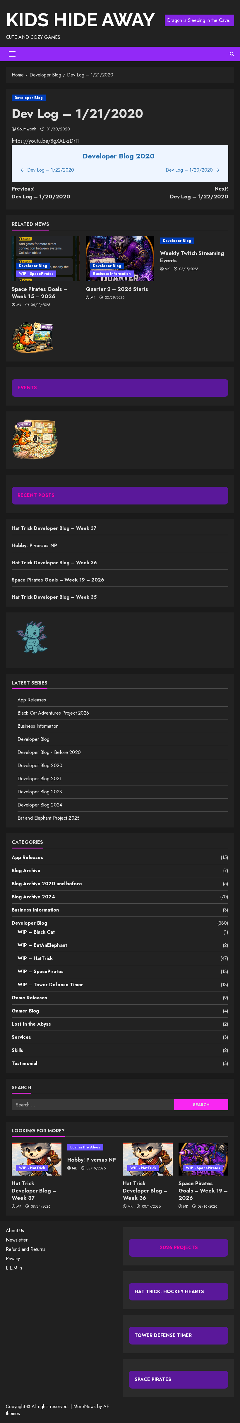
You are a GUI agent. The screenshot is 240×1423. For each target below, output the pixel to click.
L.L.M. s (14, 1268)
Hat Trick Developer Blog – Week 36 (54, 562)
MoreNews (84, 1406)
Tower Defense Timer (163, 1335)
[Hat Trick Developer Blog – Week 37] (36, 1159)
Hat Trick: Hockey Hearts (169, 1291)
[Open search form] (232, 54)
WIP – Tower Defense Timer (50, 984)
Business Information (112, 273)
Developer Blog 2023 (40, 791)
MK (18, 305)
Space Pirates (153, 1379)
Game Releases (29, 997)
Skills (17, 1050)
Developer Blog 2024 (40, 805)
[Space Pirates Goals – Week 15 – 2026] (46, 259)
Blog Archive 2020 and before (47, 883)
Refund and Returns (25, 1249)
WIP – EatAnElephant (42, 945)
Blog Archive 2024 (33, 896)
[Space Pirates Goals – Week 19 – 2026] (203, 1159)
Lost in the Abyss (31, 1024)
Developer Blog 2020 (40, 765)
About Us (15, 1230)
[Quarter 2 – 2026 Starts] (120, 259)
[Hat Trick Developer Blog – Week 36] (148, 1159)
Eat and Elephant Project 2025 (49, 818)
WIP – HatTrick (35, 958)
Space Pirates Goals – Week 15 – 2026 (39, 292)
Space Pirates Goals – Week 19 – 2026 (58, 580)
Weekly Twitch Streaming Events (192, 256)
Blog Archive (26, 870)
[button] (12, 54)
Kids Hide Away (80, 20)
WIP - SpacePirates (36, 273)
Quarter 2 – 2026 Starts (117, 289)
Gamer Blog (25, 1011)
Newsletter (17, 1240)
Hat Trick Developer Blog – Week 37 (54, 528)
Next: (199, 192)
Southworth (26, 129)
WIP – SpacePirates (41, 971)
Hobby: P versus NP (34, 545)
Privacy (13, 1258)
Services (21, 1037)
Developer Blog (29, 97)
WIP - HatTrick (32, 1168)
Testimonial (24, 1063)
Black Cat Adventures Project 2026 (53, 713)
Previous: (41, 192)
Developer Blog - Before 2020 (49, 752)
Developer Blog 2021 (39, 778)
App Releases (32, 699)
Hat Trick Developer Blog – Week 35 (54, 597)
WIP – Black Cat (36, 932)
